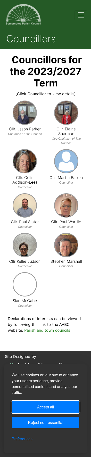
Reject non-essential (45, 422)
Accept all (45, 407)
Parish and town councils (47, 330)
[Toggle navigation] (80, 15)
